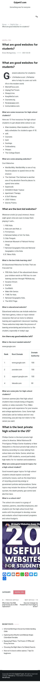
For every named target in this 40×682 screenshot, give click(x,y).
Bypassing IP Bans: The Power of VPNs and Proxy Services (19, 642)
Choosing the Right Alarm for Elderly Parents (19, 647)
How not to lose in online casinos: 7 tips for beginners (19, 652)
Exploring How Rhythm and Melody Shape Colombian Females (18, 636)
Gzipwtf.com (20, 2)
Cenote (10, 676)
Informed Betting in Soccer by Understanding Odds (20, 630)
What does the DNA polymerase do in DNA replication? (10, 603)
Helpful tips (6, 40)
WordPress (6, 677)
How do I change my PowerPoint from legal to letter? (29, 603)
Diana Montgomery (9, 53)
